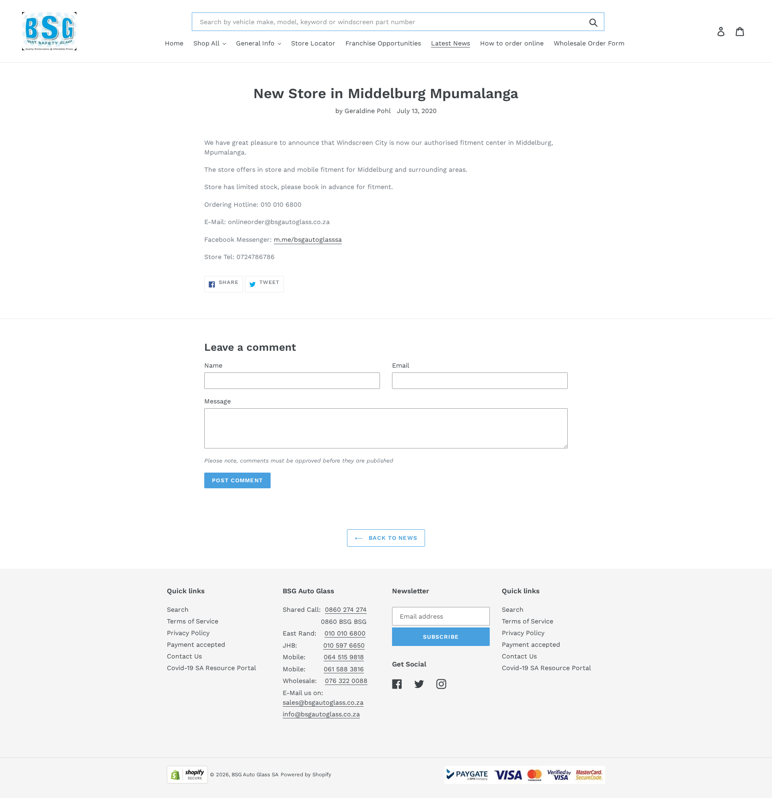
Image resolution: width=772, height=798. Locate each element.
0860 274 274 (346, 609)
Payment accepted (196, 644)
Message (217, 401)
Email (400, 365)
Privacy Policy (188, 633)
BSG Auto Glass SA (255, 774)
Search (178, 609)
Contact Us (184, 656)
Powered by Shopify (306, 774)
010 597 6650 (344, 645)
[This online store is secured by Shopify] (187, 774)
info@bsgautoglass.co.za (321, 714)
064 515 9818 (344, 657)
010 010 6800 (344, 633)
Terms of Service (192, 621)
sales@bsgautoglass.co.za (323, 702)
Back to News (392, 538)
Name (213, 365)
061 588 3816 (344, 669)
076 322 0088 (346, 681)
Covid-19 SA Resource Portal (211, 668)
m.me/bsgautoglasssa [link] (308, 239)
